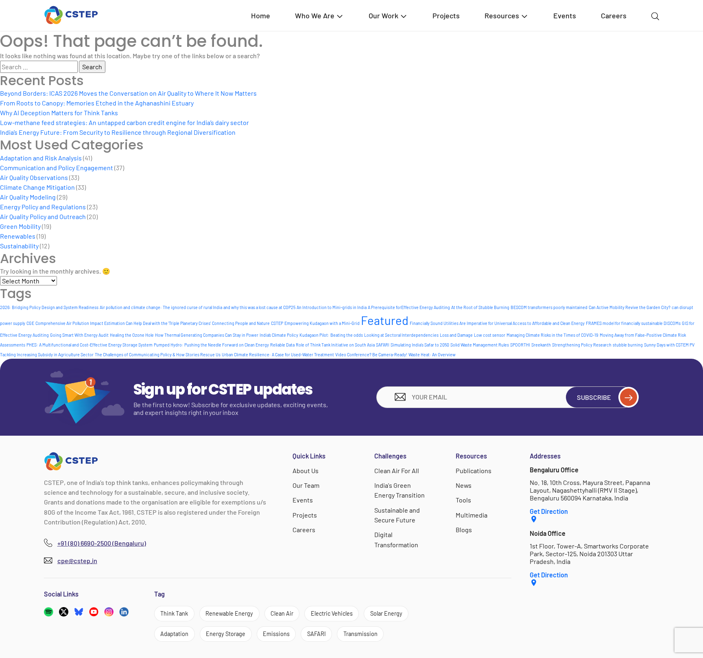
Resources (502, 15)
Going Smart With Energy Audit (79, 335)
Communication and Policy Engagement (56, 167)
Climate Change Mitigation (37, 187)
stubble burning (628, 344)
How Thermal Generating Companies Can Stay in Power (206, 335)
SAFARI (382, 344)
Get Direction (549, 511)
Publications (473, 470)
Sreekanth (541, 344)
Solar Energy (386, 613)
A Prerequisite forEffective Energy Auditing (409, 307)
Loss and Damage (456, 335)
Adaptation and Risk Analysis (41, 158)
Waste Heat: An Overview (432, 354)
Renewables (17, 236)
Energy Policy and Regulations (43, 207)
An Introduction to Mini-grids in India (332, 307)
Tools (463, 500)
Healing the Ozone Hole (132, 335)
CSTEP (277, 323)
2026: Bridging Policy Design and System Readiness (49, 307)
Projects (446, 15)
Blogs (464, 529)
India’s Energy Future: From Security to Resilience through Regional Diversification (118, 132)
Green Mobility (20, 226)
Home (260, 15)
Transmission (360, 633)
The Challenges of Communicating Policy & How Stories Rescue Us (158, 354)
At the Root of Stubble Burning (480, 307)
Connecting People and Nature (241, 323)
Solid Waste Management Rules (479, 344)
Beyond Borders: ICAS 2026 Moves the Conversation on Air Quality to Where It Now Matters (128, 93)
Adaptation (174, 633)
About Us (306, 470)
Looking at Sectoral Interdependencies (401, 335)
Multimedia (471, 515)
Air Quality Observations (34, 177)
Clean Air (282, 613)
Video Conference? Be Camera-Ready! (371, 354)
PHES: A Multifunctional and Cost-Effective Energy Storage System (89, 344)
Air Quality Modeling (28, 197)
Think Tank (174, 613)
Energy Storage (225, 633)
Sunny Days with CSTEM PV (669, 344)
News (464, 485)
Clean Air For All (396, 470)
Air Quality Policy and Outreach (43, 216)
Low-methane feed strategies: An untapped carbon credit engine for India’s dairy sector (124, 122)
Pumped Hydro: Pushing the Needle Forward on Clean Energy (211, 344)
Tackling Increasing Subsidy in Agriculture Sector (47, 354)
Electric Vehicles (332, 613)
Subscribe (594, 397)
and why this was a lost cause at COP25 (259, 307)
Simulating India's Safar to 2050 (420, 344)
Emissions (276, 633)
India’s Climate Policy (279, 335)
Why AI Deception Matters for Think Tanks (59, 112)
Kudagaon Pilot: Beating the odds (331, 335)
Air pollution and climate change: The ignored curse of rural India (161, 307)
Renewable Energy (229, 613)
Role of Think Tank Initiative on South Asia (335, 344)
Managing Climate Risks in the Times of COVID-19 (552, 335)
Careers (614, 15)
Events (564, 15)
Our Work (383, 15)
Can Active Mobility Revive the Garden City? (629, 307)
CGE (30, 323)
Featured (384, 320)
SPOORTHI (520, 344)
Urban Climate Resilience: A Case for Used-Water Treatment (278, 354)
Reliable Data (282, 344)
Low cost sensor (489, 335)
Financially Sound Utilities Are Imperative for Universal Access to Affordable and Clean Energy (497, 323)
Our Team (306, 485)
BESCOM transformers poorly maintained (549, 307)
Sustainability (19, 246)
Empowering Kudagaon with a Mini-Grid (322, 323)
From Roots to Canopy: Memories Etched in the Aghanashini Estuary (97, 103)
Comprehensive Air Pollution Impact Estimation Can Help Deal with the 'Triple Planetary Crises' (123, 323)
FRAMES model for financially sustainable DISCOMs (633, 323)
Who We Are (314, 15)
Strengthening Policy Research (581, 344)
